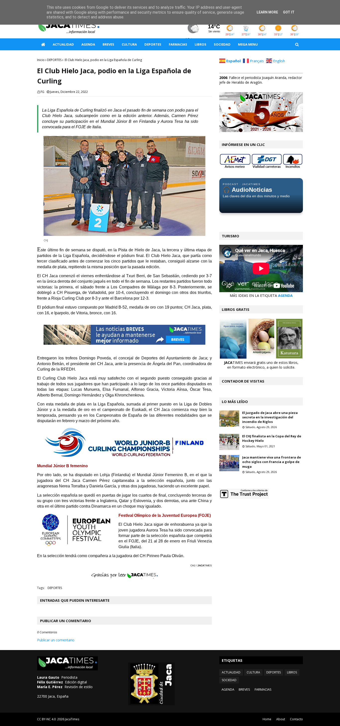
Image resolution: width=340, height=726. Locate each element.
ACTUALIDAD (231, 672)
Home (267, 719)
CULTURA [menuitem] (129, 44)
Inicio (41, 60)
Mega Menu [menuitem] (248, 44)
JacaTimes (72, 719)
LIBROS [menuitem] (200, 44)
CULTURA (253, 672)
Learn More (267, 12)
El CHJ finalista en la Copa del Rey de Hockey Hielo (271, 438)
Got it (288, 12)
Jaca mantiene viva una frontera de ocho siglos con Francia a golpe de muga (271, 461)
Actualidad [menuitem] (63, 44)
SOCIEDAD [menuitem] (222, 44)
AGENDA (285, 295)
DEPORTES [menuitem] (152, 44)
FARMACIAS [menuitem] (178, 44)
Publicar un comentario (55, 640)
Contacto (296, 719)
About (280, 719)
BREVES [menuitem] (108, 44)
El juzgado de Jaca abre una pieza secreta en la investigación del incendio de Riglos (270, 417)
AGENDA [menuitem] (88, 44)
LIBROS (292, 672)
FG (42, 92)
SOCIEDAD (229, 680)
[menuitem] (43, 44)
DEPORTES (54, 60)
